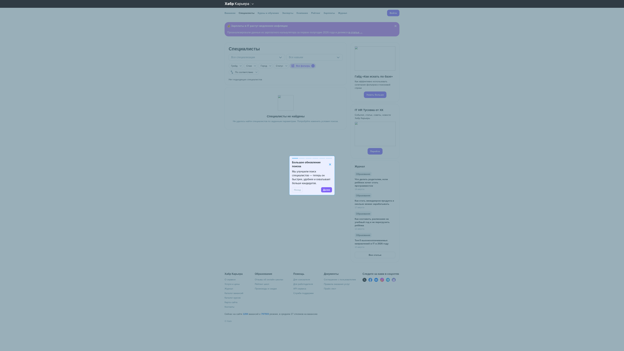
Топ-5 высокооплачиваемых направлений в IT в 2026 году (372, 242)
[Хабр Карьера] (237, 4)
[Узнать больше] (375, 72)
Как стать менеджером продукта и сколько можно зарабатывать (374, 202)
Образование (363, 174)
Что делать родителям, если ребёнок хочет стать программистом (371, 182)
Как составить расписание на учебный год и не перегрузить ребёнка (372, 222)
